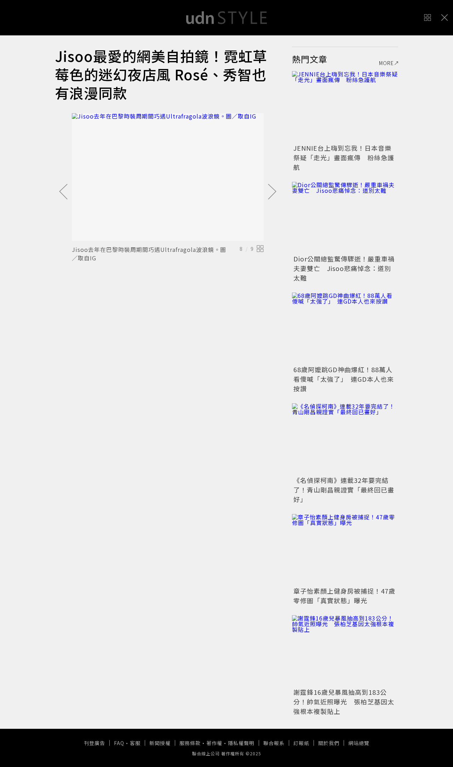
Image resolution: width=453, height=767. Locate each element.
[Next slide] (272, 192)
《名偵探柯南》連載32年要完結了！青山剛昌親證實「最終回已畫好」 (343, 489)
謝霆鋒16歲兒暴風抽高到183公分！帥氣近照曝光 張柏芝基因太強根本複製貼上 (343, 701)
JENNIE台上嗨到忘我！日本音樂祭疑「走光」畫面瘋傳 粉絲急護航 (343, 157)
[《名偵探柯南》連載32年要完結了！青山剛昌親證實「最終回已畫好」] (345, 438)
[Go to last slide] (63, 192)
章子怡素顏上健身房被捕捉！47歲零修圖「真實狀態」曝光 (344, 595)
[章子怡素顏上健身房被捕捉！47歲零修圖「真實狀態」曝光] (345, 549)
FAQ (119, 742)
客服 (135, 742)
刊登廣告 (94, 743)
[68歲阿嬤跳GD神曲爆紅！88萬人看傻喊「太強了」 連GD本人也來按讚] (345, 328)
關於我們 (328, 743)
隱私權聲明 (241, 742)
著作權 (214, 742)
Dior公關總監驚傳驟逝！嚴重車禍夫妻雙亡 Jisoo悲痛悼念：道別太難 (344, 268)
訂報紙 (301, 743)
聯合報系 (274, 743)
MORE (386, 62)
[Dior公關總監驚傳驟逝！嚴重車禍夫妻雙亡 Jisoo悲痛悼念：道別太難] (345, 217)
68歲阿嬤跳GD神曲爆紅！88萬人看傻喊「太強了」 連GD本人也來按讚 (343, 379)
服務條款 (190, 742)
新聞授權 (160, 743)
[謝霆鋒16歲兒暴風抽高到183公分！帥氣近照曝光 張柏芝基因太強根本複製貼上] (345, 650)
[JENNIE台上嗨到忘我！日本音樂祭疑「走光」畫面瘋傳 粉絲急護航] (345, 106)
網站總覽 (358, 743)
